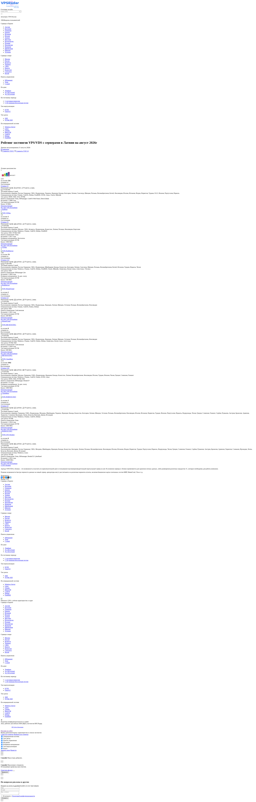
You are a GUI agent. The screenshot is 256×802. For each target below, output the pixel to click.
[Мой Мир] (6, 477)
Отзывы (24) (5, 368)
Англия (7, 27)
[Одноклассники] (4, 477)
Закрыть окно (5, 750)
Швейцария (9, 48)
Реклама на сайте (6, 731)
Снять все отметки (7, 734)
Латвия (7, 38)
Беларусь (8, 62)
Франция (8, 47)
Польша (7, 43)
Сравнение (5, 149)
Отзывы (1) (4, 186)
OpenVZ (7, 111)
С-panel (7, 84)
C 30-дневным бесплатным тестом (16, 103)
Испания (8, 34)
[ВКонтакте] (2, 477)
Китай (7, 73)
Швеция (7, 50)
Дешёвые (8, 91)
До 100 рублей (10, 92)
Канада (7, 68)
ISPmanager (8, 80)
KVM (7, 110)
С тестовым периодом (12, 101)
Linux (7, 129)
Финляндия (9, 45)
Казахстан (8, 70)
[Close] (14, 770)
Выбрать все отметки (21, 734)
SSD (6, 118)
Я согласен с (19, 796)
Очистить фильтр (7, 770)
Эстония (8, 52)
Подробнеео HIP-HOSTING (9, 354)
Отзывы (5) (4, 222)
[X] (8, 477)
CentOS (7, 134)
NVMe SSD (9, 120)
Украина (8, 64)
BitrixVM (8, 132)
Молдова (8, 39)
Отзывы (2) (4, 298)
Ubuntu (7, 130)
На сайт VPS (5, 207)
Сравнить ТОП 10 (22, 151)
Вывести (13, 750)
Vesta (6, 82)
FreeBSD (8, 138)
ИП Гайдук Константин (17, 727)
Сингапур (8, 71)
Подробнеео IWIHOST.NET (9, 430)
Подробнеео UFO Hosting (9, 464)
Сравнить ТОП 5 (8, 151)
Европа (7, 32)
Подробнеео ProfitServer (9, 284)
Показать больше (6, 206)
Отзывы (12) (5, 260)
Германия (8, 30)
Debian (7, 136)
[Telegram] (10, 477)
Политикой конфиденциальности (23, 796)
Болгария (8, 29)
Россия (7, 61)
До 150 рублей (10, 94)
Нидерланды (9, 41)
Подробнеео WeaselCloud (9, 320)
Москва (7, 59)
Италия (7, 36)
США (7, 66)
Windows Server (10, 127)
